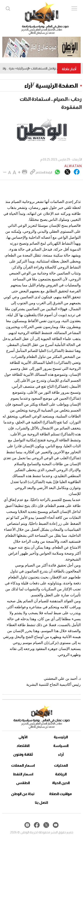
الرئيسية (61, 737)
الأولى (23, 737)
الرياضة (61, 774)
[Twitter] (67, 172)
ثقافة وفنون (23, 754)
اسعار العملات (23, 765)
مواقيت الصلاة (60, 794)
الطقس (23, 783)
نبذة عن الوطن (22, 794)
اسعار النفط (23, 774)
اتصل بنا (41, 802)
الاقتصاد (23, 746)
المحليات (61, 765)
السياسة (61, 746)
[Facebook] (77, 172)
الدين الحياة (61, 783)
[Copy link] (33, 172)
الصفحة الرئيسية (57, 85)
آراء (28, 85)
